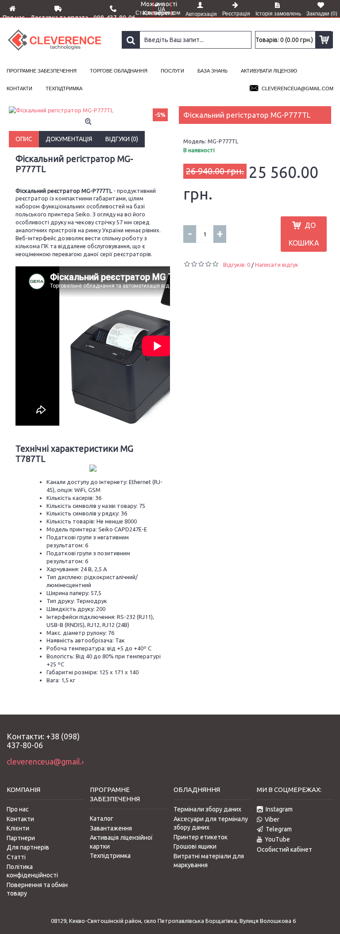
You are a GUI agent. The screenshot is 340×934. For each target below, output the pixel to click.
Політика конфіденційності (32, 871)
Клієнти (18, 828)
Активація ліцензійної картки (121, 842)
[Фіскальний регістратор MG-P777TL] (89, 110)
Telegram (279, 829)
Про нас (18, 809)
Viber (272, 819)
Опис (23, 138)
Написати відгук (276, 264)
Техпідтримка (110, 855)
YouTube (277, 839)
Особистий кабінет (284, 849)
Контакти (20, 819)
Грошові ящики (195, 846)
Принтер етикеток (201, 837)
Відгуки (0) (121, 138)
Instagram (279, 809)
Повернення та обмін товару (37, 889)
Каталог (101, 818)
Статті (16, 857)
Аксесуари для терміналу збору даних (211, 823)
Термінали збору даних (207, 809)
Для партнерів (28, 847)
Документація (69, 138)
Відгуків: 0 (236, 264)
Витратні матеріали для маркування (209, 861)
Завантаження (111, 828)
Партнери (21, 838)
